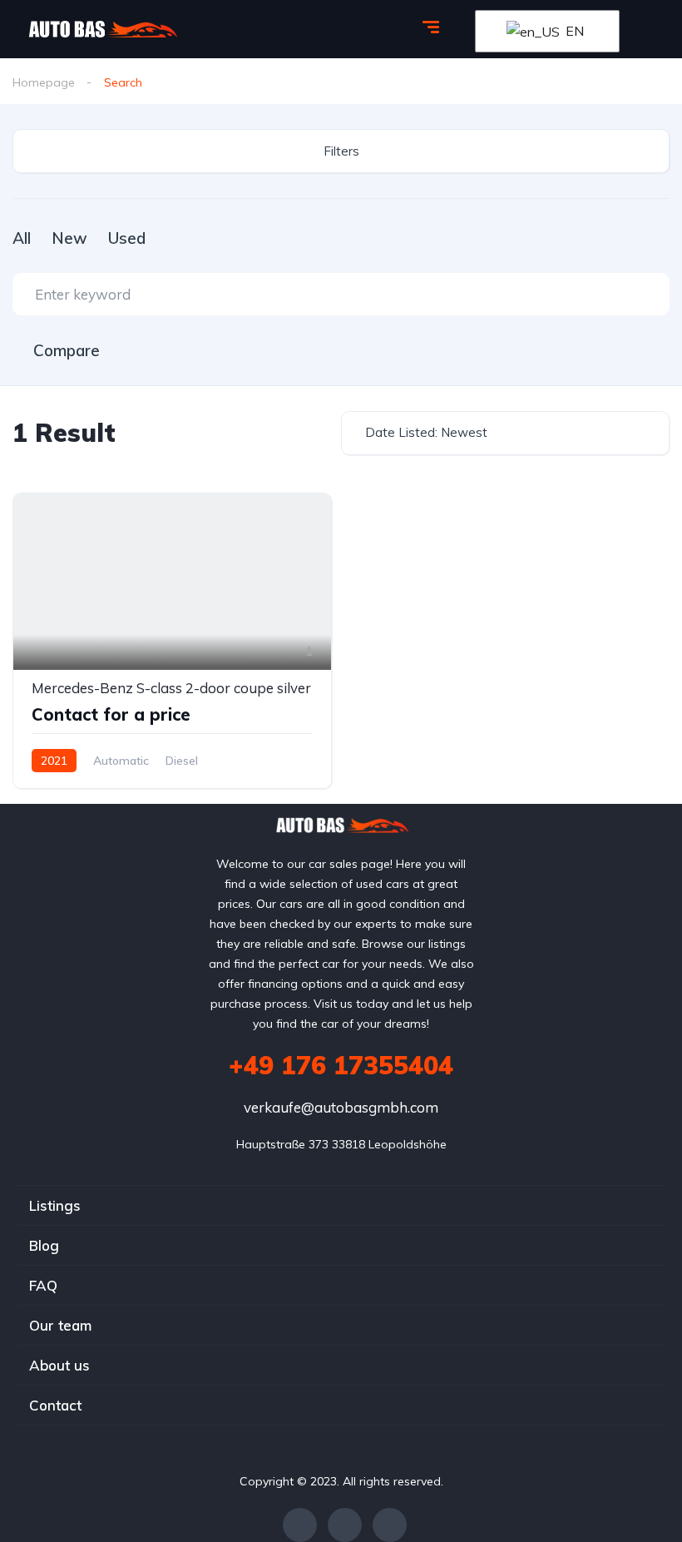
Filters (341, 151)
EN (573, 30)
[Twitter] (345, 1525)
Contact (55, 1405)
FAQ (43, 1285)
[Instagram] (390, 1525)
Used (127, 238)
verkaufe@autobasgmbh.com (341, 1107)
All (21, 238)
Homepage (43, 82)
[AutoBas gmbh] (102, 29)
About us (59, 1365)
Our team (60, 1325)
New (69, 238)
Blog (44, 1245)
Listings (55, 1205)
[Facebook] (300, 1525)
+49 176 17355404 (341, 1065)
